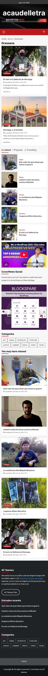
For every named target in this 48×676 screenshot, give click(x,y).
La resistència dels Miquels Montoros (19, 470)
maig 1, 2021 (19, 82)
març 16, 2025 (19, 432)
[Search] (44, 32)
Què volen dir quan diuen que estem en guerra (22, 389)
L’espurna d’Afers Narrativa (30, 216)
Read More (6, 92)
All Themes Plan (10, 592)
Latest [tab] (7, 150)
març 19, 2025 (19, 391)
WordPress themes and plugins (31, 578)
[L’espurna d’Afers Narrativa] (9, 214)
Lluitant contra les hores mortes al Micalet (21, 429)
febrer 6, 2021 (19, 133)
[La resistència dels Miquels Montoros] (9, 197)
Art (4, 340)
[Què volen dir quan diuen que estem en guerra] (9, 162)
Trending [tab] (31, 150)
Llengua (21, 194)
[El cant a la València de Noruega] (24, 61)
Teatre (41, 345)
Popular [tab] (18, 150)
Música (21, 177)
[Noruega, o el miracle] (24, 111)
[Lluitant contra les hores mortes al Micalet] (9, 179)
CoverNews (35, 669)
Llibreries (15, 345)
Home (24, 661)
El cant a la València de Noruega (17, 79)
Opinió (21, 159)
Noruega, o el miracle (13, 130)
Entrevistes (21, 340)
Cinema (11, 340)
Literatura (7, 73)
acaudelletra (24, 13)
